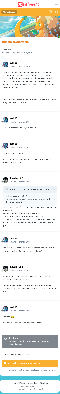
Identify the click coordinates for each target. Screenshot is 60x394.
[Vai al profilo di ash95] (5, 64)
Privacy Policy (18, 383)
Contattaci (33, 383)
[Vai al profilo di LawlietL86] (5, 180)
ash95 (8, 49)
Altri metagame (25, 52)
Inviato (20, 66)
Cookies (44, 383)
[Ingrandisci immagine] (12, 316)
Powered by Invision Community (30, 389)
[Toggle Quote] (7, 189)
